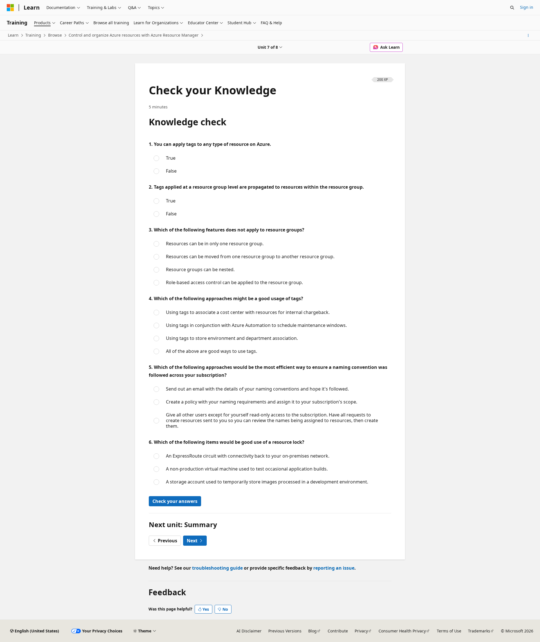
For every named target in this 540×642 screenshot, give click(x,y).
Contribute (338, 631)
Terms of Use (449, 631)
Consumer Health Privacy (402, 631)
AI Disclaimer (249, 631)
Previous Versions (285, 631)
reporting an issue (333, 568)
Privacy (361, 631)
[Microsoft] (10, 7)
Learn (13, 35)
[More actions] (528, 35)
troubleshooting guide (217, 568)
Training (33, 35)
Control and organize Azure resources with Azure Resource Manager (134, 35)
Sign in (526, 7)
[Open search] (512, 8)
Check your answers (174, 501)
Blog (312, 631)
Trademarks (479, 631)
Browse (55, 35)
